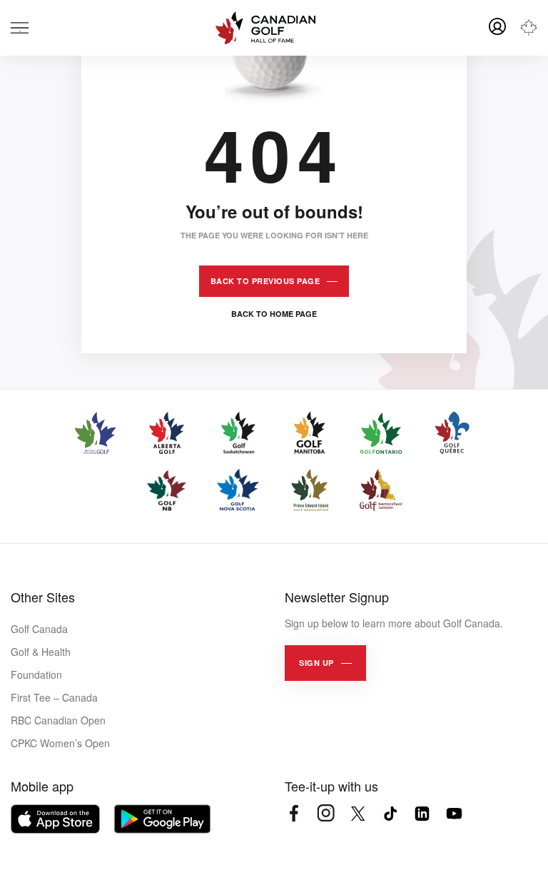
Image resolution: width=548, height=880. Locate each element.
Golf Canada (39, 629)
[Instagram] (326, 813)
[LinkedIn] (422, 813)
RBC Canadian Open (58, 720)
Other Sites (43, 596)
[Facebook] (294, 813)
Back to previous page (265, 280)
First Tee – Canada (54, 697)
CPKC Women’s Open (60, 743)
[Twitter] (358, 813)
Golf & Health (41, 651)
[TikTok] (390, 813)
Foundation (36, 674)
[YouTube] (454, 813)
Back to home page (274, 313)
